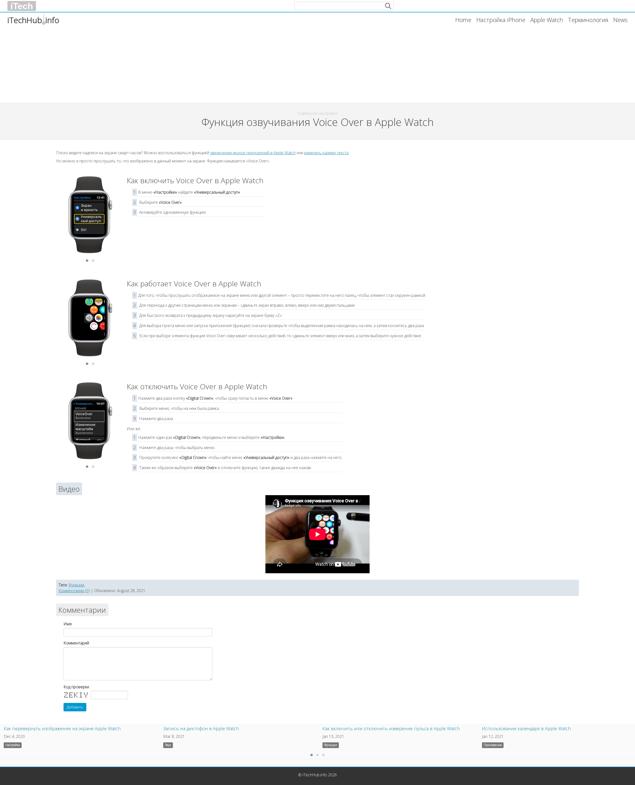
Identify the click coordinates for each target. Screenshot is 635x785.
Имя (68, 624)
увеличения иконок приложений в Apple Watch (253, 152)
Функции (76, 585)
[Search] (388, 6)
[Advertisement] (208, 63)
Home (463, 20)
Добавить (75, 707)
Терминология (588, 20)
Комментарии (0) (74, 590)
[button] (87, 260)
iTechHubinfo (33, 20)
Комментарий (76, 643)
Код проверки (76, 687)
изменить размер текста (326, 152)
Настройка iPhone (500, 20)
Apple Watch (546, 20)
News (620, 20)
